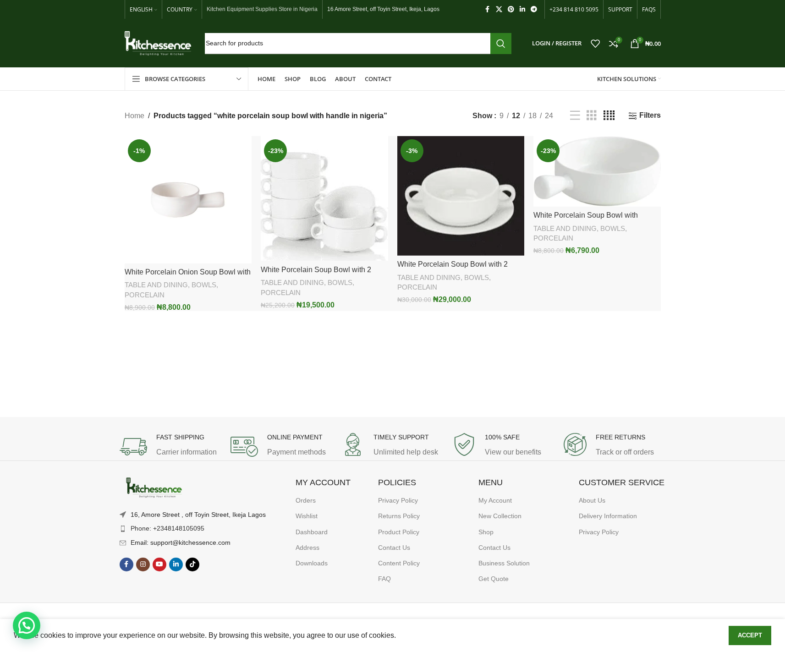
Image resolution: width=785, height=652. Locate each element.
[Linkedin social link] (522, 9)
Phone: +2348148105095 (167, 528)
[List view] (575, 115)
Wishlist (307, 516)
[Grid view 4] (609, 115)
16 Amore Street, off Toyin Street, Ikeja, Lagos (383, 9)
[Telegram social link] (534, 9)
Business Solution (504, 563)
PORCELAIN (145, 295)
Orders (306, 500)
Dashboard (312, 532)
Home (134, 116)
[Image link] (154, 488)
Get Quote (493, 578)
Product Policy (398, 532)
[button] (26, 625)
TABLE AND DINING (156, 285)
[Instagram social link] (143, 564)
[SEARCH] (500, 43)
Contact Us (394, 547)
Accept (750, 635)
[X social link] (499, 9)
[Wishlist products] (595, 43)
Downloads (312, 563)
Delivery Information (608, 516)
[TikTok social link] (192, 564)
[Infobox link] (170, 446)
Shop (486, 532)
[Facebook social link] (487, 9)
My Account (495, 500)
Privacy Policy (398, 500)
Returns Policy (399, 516)
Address (307, 547)
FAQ (384, 578)
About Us (592, 500)
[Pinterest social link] (511, 9)
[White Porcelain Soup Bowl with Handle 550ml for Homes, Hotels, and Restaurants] (597, 171)
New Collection (500, 516)
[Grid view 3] (592, 115)
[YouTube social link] (159, 564)
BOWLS (204, 285)
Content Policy (399, 563)
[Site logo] (158, 43)
